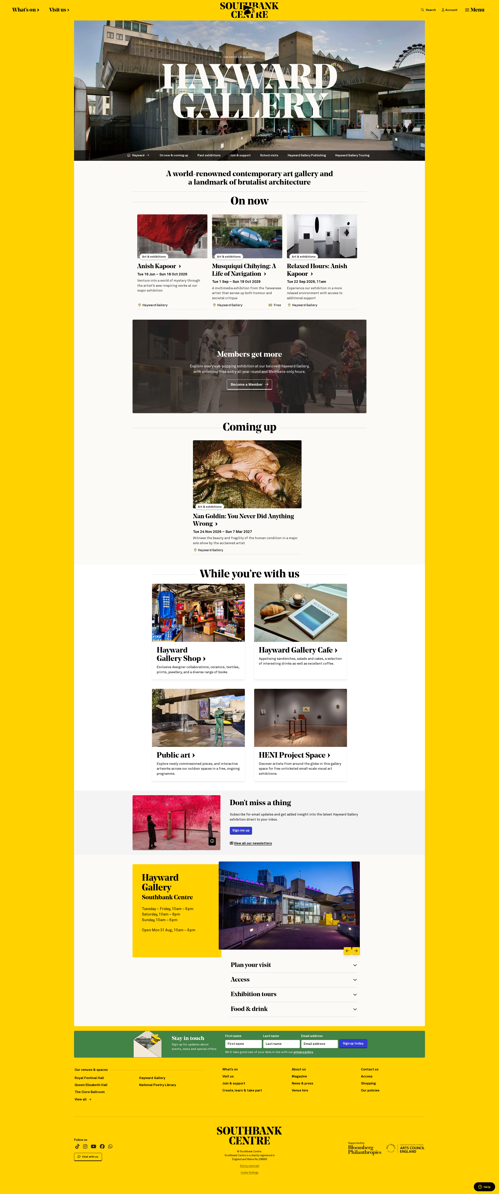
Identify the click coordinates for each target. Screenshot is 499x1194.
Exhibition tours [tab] (254, 994)
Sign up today (353, 1043)
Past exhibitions (209, 155)
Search (430, 10)
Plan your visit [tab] (251, 965)
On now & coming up (174, 155)
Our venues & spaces (237, 57)
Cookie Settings (249, 1172)
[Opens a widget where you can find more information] (484, 1187)
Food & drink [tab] (249, 1009)
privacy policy (303, 1052)
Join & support (240, 155)
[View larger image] (289, 905)
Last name (271, 1036)
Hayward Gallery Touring (352, 155)
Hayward (138, 155)
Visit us (57, 10)
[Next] (356, 951)
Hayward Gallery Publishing (307, 155)
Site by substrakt (249, 1166)
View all (81, 1099)
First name (233, 1036)
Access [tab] (240, 980)
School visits (269, 155)
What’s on (24, 10)
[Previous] (347, 951)
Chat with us (89, 1157)
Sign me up (241, 830)
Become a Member (247, 385)
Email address (312, 1036)
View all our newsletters (253, 843)
